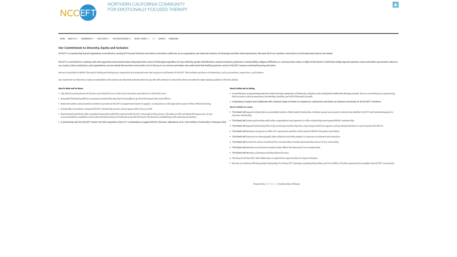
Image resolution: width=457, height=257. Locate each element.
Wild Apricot (271, 184)
